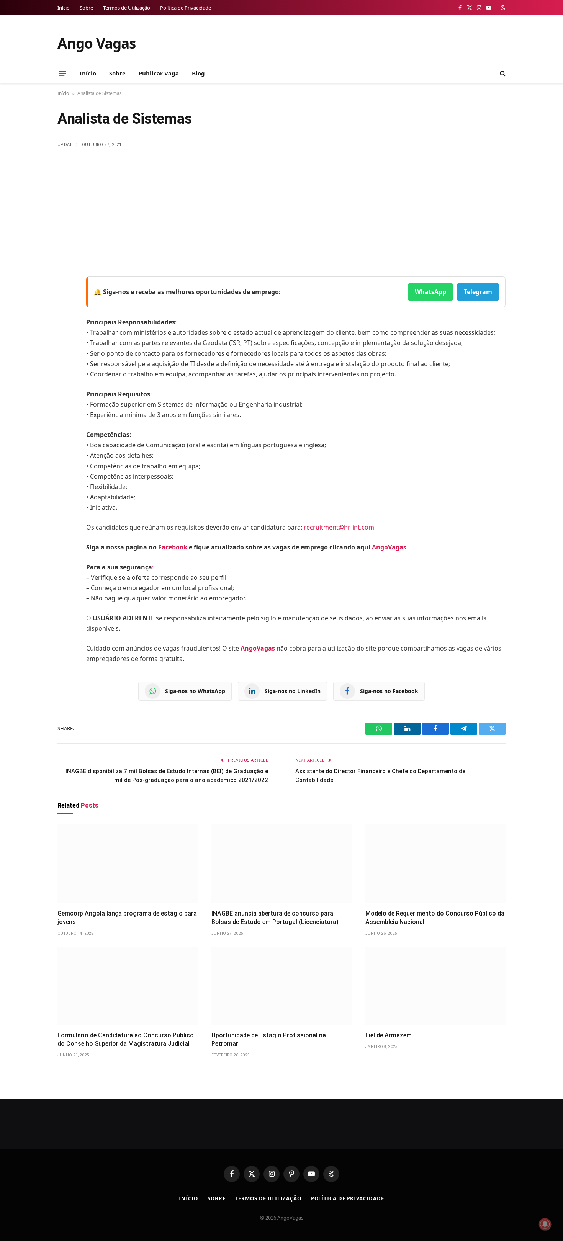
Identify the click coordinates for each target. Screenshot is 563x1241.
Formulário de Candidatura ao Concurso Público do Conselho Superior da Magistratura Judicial (125, 1039)
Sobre (86, 7)
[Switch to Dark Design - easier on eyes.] (502, 7)
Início (63, 7)
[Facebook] (65, 302)
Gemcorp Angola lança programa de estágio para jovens (127, 917)
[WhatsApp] (65, 380)
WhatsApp (430, 292)
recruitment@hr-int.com (339, 527)
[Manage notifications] (545, 1224)
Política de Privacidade (185, 7)
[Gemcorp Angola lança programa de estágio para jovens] (127, 863)
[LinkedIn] (65, 341)
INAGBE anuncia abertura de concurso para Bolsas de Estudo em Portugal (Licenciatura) (275, 917)
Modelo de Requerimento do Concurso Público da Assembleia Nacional (434, 917)
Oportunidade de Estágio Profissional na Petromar (268, 1039)
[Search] (502, 73)
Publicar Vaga (159, 73)
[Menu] (62, 73)
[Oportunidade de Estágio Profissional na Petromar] (281, 986)
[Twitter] (65, 321)
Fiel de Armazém (388, 1035)
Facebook (172, 547)
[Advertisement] (281, 205)
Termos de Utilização (126, 7)
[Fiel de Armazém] (435, 986)
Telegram (478, 292)
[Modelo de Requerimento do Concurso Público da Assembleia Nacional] (435, 863)
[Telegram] (65, 360)
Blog (198, 73)
